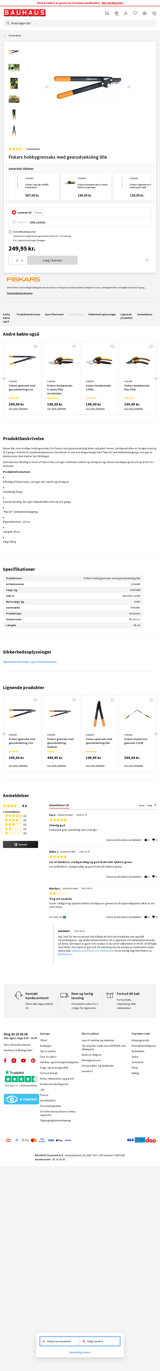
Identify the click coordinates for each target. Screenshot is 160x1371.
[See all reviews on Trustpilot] (21, 1076)
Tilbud (43, 1040)
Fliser (135, 1067)
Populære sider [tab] (141, 1033)
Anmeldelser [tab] (16, 795)
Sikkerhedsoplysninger (102, 314)
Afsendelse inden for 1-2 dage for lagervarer (85, 1006)
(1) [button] (24, 828)
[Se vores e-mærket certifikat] (21, 1099)
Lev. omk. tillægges (18, 408)
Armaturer (138, 1062)
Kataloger (46, 1045)
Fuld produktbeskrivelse (20, 293)
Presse (44, 1095)
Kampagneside (140, 1040)
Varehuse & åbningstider (18, 1050)
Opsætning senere (80, 1352)
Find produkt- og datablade (98, 1065)
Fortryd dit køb (49, 1073)
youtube (23, 1060)
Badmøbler (138, 1051)
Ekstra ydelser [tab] (90, 1033)
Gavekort (87, 1071)
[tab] (59, 805)
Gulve (135, 1056)
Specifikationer (54, 314)
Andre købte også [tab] (21, 334)
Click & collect (48, 1056)
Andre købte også (6, 318)
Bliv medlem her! (112, 3)
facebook (5, 1060)
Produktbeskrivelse (28, 314)
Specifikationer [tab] (19, 569)
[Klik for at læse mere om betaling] (38, 1140)
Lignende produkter (127, 316)
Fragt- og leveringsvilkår (54, 1067)
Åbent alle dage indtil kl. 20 (39, 1006)
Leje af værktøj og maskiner (98, 1040)
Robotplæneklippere (144, 1045)
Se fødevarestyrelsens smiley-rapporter (58, 1113)
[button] (20, 844)
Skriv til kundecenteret (17, 1044)
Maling (135, 1073)
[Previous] (47, 87)
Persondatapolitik (50, 1106)
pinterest (33, 1060)
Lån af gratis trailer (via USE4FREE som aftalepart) (104, 1047)
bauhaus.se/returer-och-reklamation (93, 950)
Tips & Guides (48, 1051)
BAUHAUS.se (65, 954)
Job (42, 1089)
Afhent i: (23, 222)
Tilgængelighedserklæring (55, 1120)
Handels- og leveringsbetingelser (59, 1062)
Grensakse (15, 35)
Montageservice (91, 1060)
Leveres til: (24, 212)
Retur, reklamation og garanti (57, 1078)
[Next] (128, 87)
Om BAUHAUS (48, 1100)
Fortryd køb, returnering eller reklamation (126, 1004)
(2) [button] (24, 815)
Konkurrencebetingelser (54, 1084)
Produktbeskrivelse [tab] (23, 438)
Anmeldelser (144, 314)
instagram (14, 1060)
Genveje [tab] (45, 1033)
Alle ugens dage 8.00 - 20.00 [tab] (20, 1036)
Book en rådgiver (92, 1054)
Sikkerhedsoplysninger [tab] (27, 652)
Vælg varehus (37, 222)
